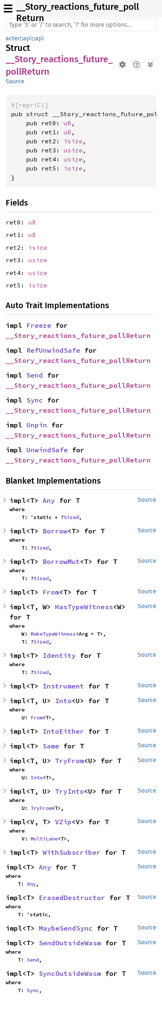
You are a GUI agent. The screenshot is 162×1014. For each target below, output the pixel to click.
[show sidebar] (8, 8)
